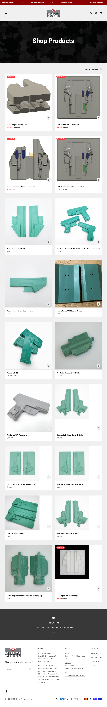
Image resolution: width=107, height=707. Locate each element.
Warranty (94, 665)
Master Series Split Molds (16, 249)
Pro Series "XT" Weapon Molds (18, 435)
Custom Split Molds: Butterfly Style (70, 435)
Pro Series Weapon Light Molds (68, 373)
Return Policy (96, 653)
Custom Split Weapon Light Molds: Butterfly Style (25, 596)
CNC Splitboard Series (15, 533)
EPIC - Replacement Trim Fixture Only (21, 187)
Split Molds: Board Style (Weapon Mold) (21, 484)
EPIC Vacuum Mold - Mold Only (68, 125)
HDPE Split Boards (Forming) (67, 596)
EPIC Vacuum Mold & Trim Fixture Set (70, 187)
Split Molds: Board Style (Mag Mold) (70, 484)
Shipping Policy (96, 657)
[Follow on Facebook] (6, 691)
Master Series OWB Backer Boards (69, 311)
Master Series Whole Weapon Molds (20, 311)
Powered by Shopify (27, 699)
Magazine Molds (12, 373)
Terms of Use (95, 661)
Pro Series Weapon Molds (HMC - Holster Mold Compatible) (78, 249)
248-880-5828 (80, 675)
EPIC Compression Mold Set (17, 125)
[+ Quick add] (49, 118)
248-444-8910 (70, 675)
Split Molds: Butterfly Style (67, 533)
